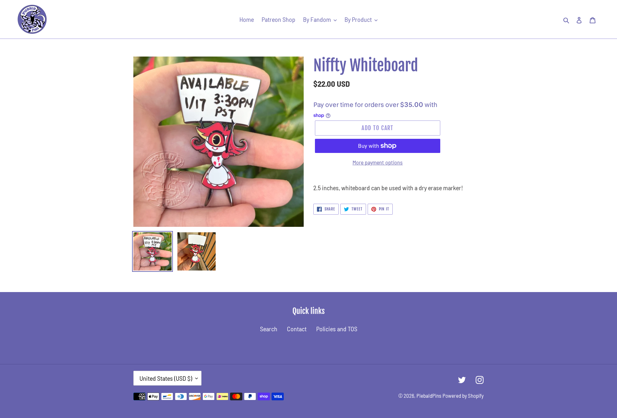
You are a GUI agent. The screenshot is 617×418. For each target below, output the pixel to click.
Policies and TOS (336, 329)
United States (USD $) (165, 378)
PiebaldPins (428, 395)
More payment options (378, 162)
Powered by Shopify (463, 395)
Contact (297, 329)
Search (268, 329)
